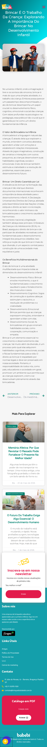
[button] (44, 7)
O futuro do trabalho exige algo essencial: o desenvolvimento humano (23, 519)
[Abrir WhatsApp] (40, 741)
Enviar (23, 594)
